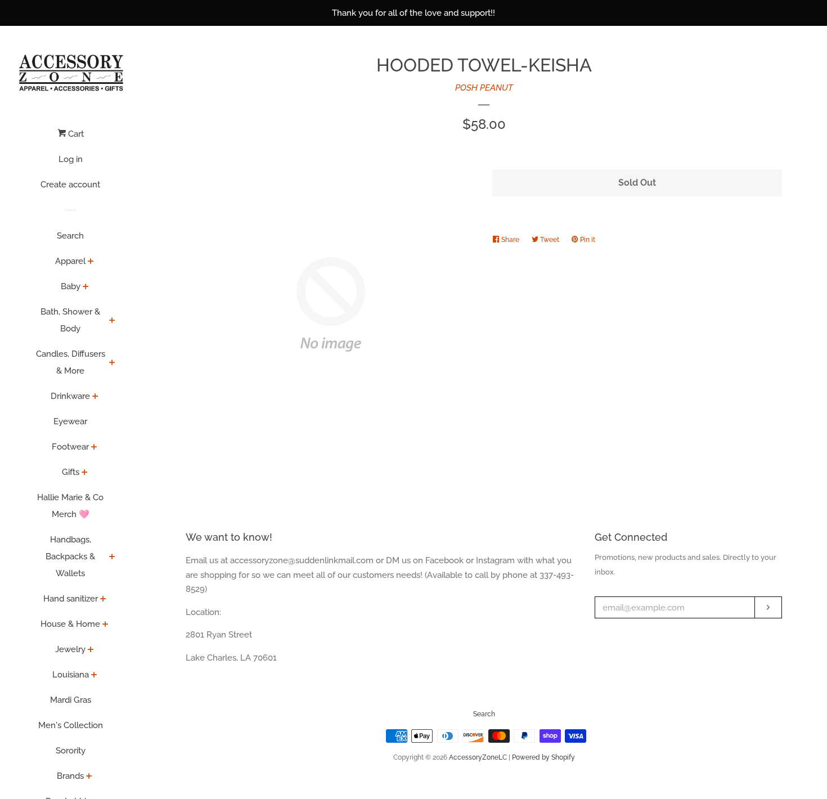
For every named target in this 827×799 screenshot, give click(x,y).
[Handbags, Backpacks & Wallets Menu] (112, 557)
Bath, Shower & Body (70, 320)
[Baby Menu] (85, 287)
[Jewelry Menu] (91, 650)
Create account (70, 184)
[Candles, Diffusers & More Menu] (112, 363)
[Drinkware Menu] (95, 397)
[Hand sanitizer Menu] (103, 599)
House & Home (70, 624)
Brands (70, 776)
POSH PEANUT (484, 88)
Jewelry (70, 649)
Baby (70, 286)
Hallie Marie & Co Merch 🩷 (70, 505)
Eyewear (70, 421)
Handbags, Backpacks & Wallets (70, 556)
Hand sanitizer (70, 599)
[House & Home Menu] (105, 625)
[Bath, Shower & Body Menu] (112, 321)
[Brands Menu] (89, 777)
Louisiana (70, 675)
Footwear (70, 447)
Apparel (70, 261)
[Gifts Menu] (84, 473)
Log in (71, 159)
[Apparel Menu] (91, 262)
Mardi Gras (70, 700)
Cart (75, 134)
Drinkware (70, 396)
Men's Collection (70, 725)
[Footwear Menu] (94, 448)
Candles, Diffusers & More (70, 362)
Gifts (70, 472)
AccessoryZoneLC (478, 757)
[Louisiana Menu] (94, 675)
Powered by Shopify (543, 757)
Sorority (71, 751)
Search (70, 236)
